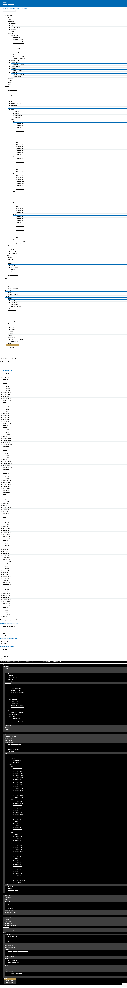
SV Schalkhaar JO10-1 (20, 205)
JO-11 (14, 191)
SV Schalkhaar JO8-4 (20, 236)
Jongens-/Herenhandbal (13, 275)
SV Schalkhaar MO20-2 (17, 117)
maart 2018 (5, 571)
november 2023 (6, 440)
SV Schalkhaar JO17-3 (20, 143)
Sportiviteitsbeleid (17, 49)
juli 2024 (4, 425)
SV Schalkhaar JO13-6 (20, 185)
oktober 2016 (6, 601)
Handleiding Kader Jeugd (18, 41)
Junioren (12, 119)
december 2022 (6, 461)
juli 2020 (4, 517)
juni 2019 (4, 542)
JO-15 (14, 156)
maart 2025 (5, 410)
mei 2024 (5, 429)
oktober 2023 (6, 442)
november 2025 (6, 394)
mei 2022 (5, 475)
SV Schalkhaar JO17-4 (20, 145)
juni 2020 (5, 519)
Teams (9, 107)
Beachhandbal (11, 277)
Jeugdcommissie (16, 37)
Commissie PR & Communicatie (19, 58)
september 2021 (6, 490)
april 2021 (5, 500)
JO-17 (14, 137)
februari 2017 (6, 594)
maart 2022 (5, 479)
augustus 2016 (6, 605)
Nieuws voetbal (11, 88)
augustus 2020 (6, 515)
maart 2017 (5, 592)
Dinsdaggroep (11, 285)
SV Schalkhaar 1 (16, 111)
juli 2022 (4, 471)
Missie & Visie (10, 259)
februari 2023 (6, 458)
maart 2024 (5, 433)
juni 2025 (5, 404)
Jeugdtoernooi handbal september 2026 (9, 623)
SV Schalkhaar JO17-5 (20, 146)
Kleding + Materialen (12, 322)
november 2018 (6, 555)
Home (6, 14)
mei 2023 (5, 452)
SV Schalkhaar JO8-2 (20, 232)
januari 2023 (5, 460)
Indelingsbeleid (14, 105)
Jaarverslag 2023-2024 (15, 27)
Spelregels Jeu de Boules (13, 294)
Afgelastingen (11, 94)
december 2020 (6, 507)
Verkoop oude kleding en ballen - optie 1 (9, 631)
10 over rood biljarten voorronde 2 (7, 654)
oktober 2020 (6, 511)
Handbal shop (11, 349)
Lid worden (10, 246)
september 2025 (6, 398)
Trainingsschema (11, 92)
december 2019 (6, 530)
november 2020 (6, 509)
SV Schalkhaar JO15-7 (20, 170)
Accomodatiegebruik (15, 326)
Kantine (9, 314)
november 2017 (6, 578)
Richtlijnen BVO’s (16, 45)
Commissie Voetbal (14, 35)
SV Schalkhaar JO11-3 (20, 197)
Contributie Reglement (15, 252)
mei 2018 (5, 567)
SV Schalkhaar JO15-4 (20, 164)
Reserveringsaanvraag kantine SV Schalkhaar (19, 316)
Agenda (9, 19)
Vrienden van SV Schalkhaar (18, 64)
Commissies (10, 33)
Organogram (10, 78)
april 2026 (5, 385)
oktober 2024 (6, 419)
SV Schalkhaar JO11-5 (20, 201)
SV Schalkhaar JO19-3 (20, 127)
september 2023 (6, 444)
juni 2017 (4, 586)
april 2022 (5, 477)
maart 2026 (5, 387)
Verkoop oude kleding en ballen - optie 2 (9, 639)
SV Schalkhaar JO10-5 (20, 212)
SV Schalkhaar (8, 16)
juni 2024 (5, 427)
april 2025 (5, 408)
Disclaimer (49, 662)
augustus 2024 (6, 423)
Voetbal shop (11, 347)
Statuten (12, 31)
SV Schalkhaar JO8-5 (20, 238)
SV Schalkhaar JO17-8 (20, 152)
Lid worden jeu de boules (16, 306)
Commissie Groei (16, 55)
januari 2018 (5, 574)
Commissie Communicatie (16, 66)
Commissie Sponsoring (15, 62)
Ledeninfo (7, 296)
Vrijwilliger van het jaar (12, 312)
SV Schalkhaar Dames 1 (17, 115)
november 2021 (6, 486)
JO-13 (14, 173)
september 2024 (6, 421)
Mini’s (14, 240)
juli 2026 (4, 379)
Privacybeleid (43, 662)
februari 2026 (6, 389)
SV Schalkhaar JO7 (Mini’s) (21, 242)
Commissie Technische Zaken (19, 57)
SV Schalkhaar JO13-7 (20, 187)
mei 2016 (5, 611)
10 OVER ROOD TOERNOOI (13, 288)
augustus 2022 (6, 469)
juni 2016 (4, 609)
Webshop (8, 345)
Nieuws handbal (11, 257)
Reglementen (13, 29)
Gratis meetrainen (14, 267)
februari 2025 (6, 412)
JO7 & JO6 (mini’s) (19, 244)
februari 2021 (6, 504)
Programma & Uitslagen (12, 90)
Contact (4, 6)
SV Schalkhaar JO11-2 (20, 195)
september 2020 (6, 513)
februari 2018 (6, 573)
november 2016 (6, 599)
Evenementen (13, 320)
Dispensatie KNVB (14, 253)
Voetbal (7, 86)
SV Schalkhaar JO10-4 (20, 210)
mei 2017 (5, 588)
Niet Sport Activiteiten (17, 70)
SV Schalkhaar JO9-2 (20, 218)
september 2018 (6, 559)
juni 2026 (5, 381)
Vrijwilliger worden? (12, 310)
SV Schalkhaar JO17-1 (20, 139)
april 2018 (5, 569)
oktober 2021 (6, 488)
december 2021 (6, 484)
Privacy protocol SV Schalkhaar (19, 74)
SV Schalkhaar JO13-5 (20, 183)
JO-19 (14, 121)
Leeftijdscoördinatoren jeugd (19, 43)
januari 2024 (5, 437)
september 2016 (6, 603)
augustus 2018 (6, 561)
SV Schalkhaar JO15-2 (20, 160)
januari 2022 (5, 483)
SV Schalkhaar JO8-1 (20, 230)
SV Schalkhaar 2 (16, 113)
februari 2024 (6, 435)
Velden (9, 324)
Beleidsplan (13, 25)
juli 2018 (4, 563)
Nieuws (9, 18)
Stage (9, 308)
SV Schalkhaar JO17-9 (20, 154)
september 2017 (6, 582)
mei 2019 (5, 544)
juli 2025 (4, 402)
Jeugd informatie (11, 96)
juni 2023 (5, 450)
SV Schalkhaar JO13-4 (20, 181)
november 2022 (6, 463)
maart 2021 (5, 502)
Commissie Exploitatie (15, 60)
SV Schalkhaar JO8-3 (20, 234)
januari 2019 (5, 551)
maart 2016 (5, 613)
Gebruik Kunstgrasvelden (16, 328)
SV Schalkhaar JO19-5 (20, 131)
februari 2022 (6, 481)
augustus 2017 (6, 584)
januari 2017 (5, 595)
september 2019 (6, 536)
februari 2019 (6, 550)
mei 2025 (5, 406)
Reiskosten (10, 335)
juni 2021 (4, 496)
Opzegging (13, 271)
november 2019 (6, 532)
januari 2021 (5, 506)
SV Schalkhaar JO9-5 (20, 224)
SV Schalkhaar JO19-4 (20, 129)
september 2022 (6, 467)
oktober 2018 (6, 557)
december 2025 (6, 393)
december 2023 (6, 438)
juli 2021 (4, 494)
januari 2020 (5, 528)
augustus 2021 (6, 492)
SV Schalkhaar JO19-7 (20, 135)
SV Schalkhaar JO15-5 (20, 166)
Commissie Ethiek (14, 72)
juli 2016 (4, 607)
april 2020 (5, 523)
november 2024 (6, 417)
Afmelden (13, 250)
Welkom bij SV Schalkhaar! (8, 4)
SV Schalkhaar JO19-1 (20, 123)
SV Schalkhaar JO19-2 (20, 125)
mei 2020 (5, 521)
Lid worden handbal (14, 302)
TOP (14, 47)
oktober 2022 (6, 465)
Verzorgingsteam (11, 333)
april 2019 (5, 546)
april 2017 (5, 590)
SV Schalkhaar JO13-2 (20, 177)
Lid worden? (13, 248)
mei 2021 (5, 498)
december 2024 (6, 416)
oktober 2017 (6, 580)
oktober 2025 (6, 396)
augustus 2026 (6, 377)
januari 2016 (5, 617)
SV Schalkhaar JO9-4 (20, 222)
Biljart (6, 279)
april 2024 (5, 431)
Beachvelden (10, 331)
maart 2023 (5, 456)
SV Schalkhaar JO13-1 (20, 176)
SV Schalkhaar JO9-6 (20, 226)
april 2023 (5, 454)
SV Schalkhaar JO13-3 (20, 179)
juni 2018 (4, 565)
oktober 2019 (6, 534)
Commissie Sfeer (16, 53)
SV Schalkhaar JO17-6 (20, 148)
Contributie (13, 269)
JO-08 (14, 228)
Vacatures (5, 2)
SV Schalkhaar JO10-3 (20, 208)
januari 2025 (5, 414)
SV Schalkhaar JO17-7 (20, 150)
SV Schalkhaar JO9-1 (20, 216)
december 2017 (6, 576)
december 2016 (6, 597)
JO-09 (14, 214)
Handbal (7, 255)
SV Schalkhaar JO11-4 (20, 199)
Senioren (12, 109)
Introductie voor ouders (18, 39)
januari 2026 (5, 391)
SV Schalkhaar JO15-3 (20, 162)
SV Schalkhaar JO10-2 (20, 207)
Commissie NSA (14, 68)
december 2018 (6, 553)
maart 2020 (5, 525)
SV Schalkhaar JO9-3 (20, 220)
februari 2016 (6, 615)
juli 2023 (4, 448)
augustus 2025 (6, 400)
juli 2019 (4, 540)
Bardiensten (13, 318)
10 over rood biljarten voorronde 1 (7, 646)
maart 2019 (5, 548)
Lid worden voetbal (14, 300)
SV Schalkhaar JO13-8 (20, 189)
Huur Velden (13, 329)
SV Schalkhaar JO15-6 (20, 168)
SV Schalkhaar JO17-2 (20, 141)
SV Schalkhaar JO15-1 (20, 158)
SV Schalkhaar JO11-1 (20, 193)
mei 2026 (5, 383)
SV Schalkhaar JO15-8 (20, 172)
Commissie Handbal (14, 51)
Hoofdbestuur (11, 21)
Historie (9, 82)
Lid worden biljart (14, 304)
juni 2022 (5, 473)
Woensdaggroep (11, 287)
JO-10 (14, 203)
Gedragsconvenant (17, 76)
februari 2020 (6, 527)
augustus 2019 (6, 538)
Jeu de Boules (8, 290)
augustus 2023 (6, 446)
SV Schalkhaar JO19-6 (20, 133)
